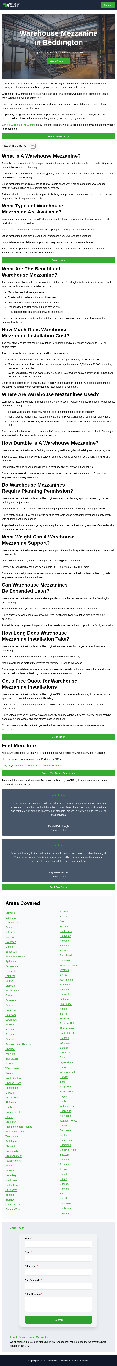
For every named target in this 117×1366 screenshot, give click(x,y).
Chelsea (10, 1049)
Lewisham (11, 1019)
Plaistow (64, 950)
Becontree (65, 1130)
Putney (9, 1005)
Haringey (65, 1067)
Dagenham (66, 1140)
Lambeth (10, 976)
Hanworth (65, 940)
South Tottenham (69, 1033)
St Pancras (11, 1190)
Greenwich (11, 1073)
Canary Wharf (12, 1151)
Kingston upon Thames (18, 1044)
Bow (62, 921)
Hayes (63, 1096)
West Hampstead (69, 965)
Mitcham (56, 765)
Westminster (12, 1068)
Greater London (13, 1156)
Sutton (47, 765)
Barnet (63, 1174)
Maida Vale (11, 1180)
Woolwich (65, 911)
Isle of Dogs (11, 1097)
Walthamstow (67, 1106)
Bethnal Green (13, 1185)
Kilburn (63, 916)
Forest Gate (66, 1018)
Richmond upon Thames (18, 1126)
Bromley (9, 1199)
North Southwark (14, 1078)
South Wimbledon (15, 956)
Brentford (10, 1170)
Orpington (10, 1122)
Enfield (63, 1193)
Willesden (65, 984)
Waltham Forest (68, 1120)
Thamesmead (67, 1028)
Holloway (65, 960)
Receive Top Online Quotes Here (58, 773)
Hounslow (65, 936)
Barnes (9, 1063)
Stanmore (65, 1164)
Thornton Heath (33, 765)
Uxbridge (65, 1184)
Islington (10, 1195)
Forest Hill (11, 971)
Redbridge (65, 1111)
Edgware (64, 1154)
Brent (63, 1057)
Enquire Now (58, 260)
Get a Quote (56, 61)
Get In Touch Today (58, 136)
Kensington (11, 1088)
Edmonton (65, 1145)
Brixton (9, 981)
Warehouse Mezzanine (23, 125)
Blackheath (11, 1058)
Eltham (9, 1117)
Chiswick (10, 1146)
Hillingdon (65, 1116)
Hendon (64, 1077)
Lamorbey (10, 1175)
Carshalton (18, 765)
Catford (9, 995)
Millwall (9, 1092)
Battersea (10, 1000)
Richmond (11, 1102)
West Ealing (66, 979)
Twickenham (12, 1136)
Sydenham (11, 961)
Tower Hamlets (13, 1161)
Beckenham (11, 966)
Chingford (65, 1159)
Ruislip (63, 1179)
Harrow (64, 1125)
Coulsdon (10, 942)
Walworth (10, 1054)
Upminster (65, 1203)
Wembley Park (68, 1072)
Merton (9, 947)
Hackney (64, 945)
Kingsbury (65, 1086)
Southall (64, 1038)
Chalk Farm (66, 931)
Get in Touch (58, 737)
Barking (64, 1047)
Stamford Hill (67, 1023)
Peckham (10, 1015)
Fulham (9, 1029)
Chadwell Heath (68, 1150)
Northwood (66, 1208)
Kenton (63, 1135)
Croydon (6, 765)
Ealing (63, 1013)
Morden (9, 937)
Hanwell (64, 994)
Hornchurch (66, 1198)
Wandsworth (12, 990)
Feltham (64, 999)
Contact (108, 5)
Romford (64, 1188)
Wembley (65, 1043)
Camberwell (12, 1010)
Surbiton (10, 1024)
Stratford (64, 970)
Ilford (62, 1081)
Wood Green (66, 1091)
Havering (65, 1213)
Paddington (11, 1141)
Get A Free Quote (58, 887)
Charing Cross (13, 1083)
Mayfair (9, 1107)
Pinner (63, 1169)
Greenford (65, 1052)
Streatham (11, 951)
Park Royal (66, 955)
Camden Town (13, 1204)
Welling (64, 926)
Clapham (10, 985)
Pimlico (9, 1039)
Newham (64, 989)
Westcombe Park (14, 1131)
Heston (63, 1009)
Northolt (64, 1101)
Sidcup (9, 1165)
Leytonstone (66, 1062)
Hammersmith (13, 1112)
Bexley (63, 975)
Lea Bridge (66, 1004)
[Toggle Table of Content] (31, 146)
